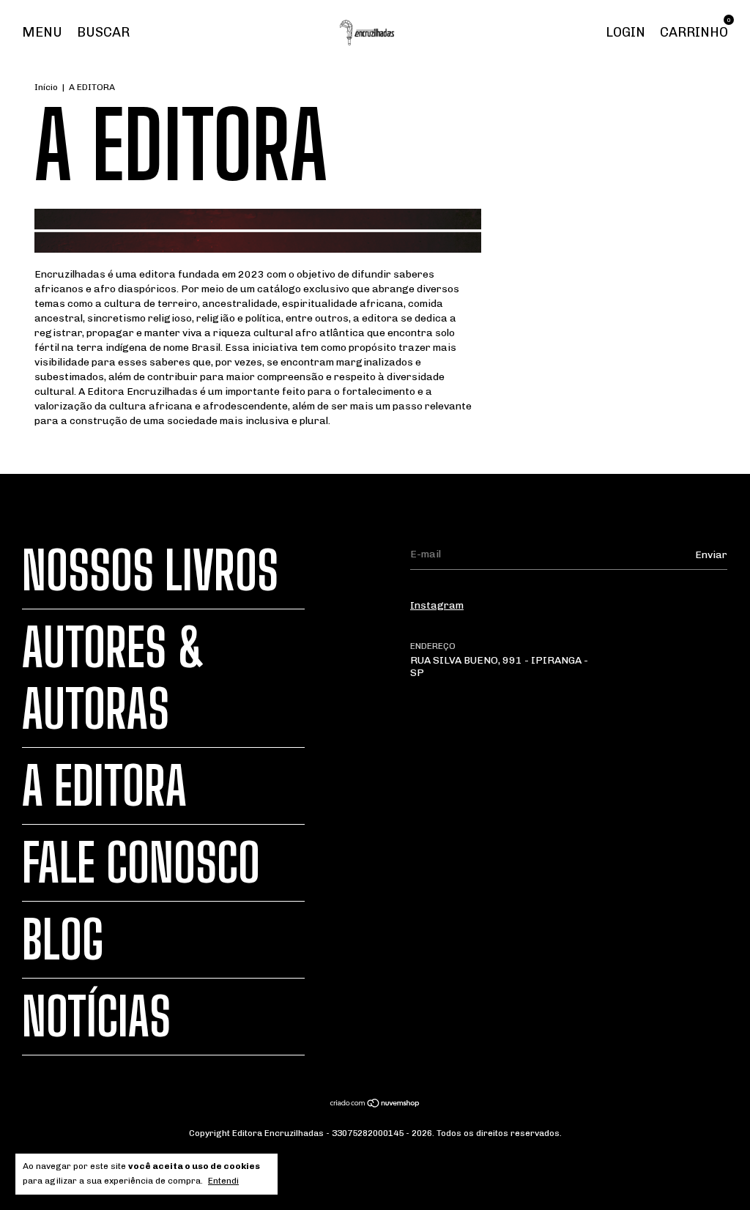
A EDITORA (104, 786)
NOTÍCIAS (96, 1016)
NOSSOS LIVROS (150, 570)
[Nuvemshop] (375, 1105)
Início (46, 87)
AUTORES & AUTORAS (113, 678)
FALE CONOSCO (141, 863)
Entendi (223, 1181)
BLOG (63, 939)
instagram (437, 605)
